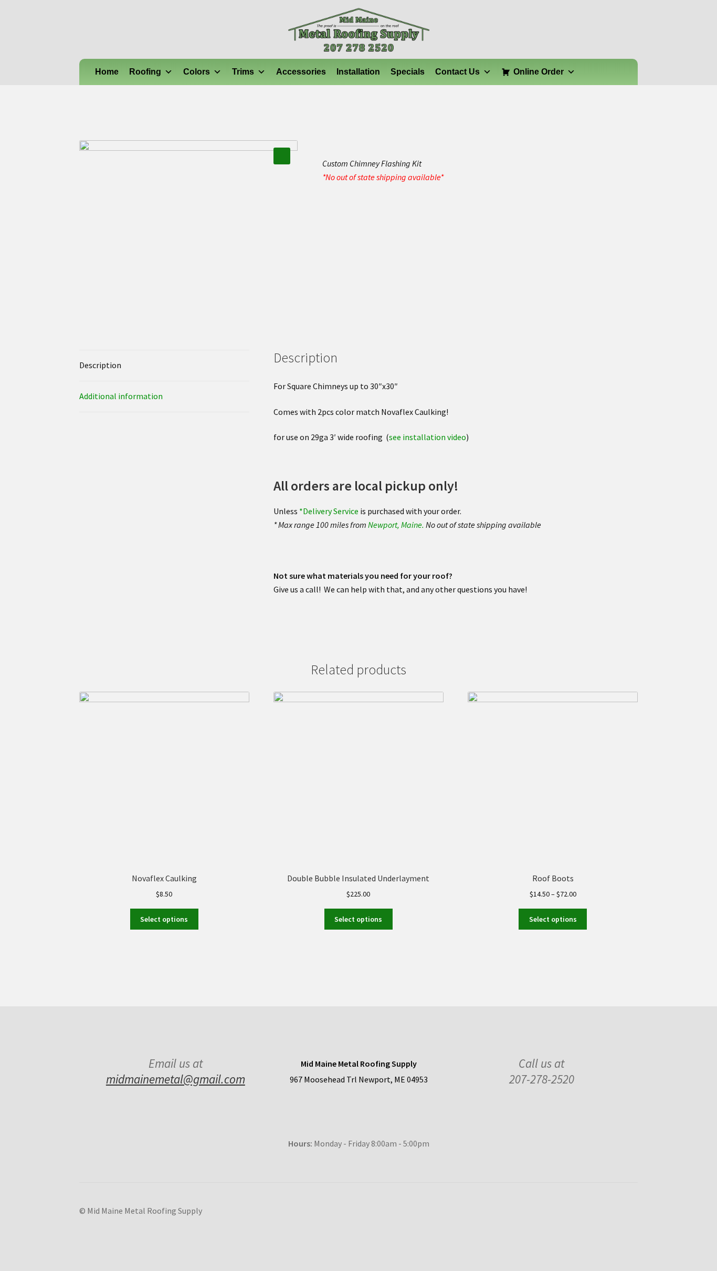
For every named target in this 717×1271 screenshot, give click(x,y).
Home (107, 71)
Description (100, 365)
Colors (196, 71)
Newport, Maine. (396, 524)
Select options (164, 919)
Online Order (538, 71)
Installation (358, 71)
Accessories (301, 71)
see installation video (427, 437)
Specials (408, 71)
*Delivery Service (328, 511)
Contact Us (457, 71)
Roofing (145, 71)
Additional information (121, 396)
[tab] (164, 365)
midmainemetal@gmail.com (175, 1079)
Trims (243, 71)
